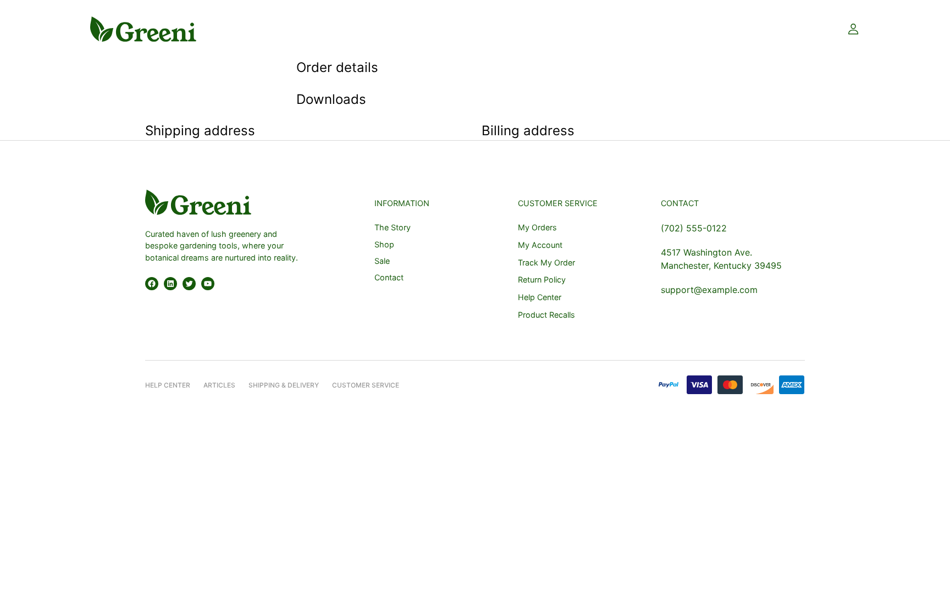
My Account (540, 245)
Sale (382, 260)
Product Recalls (546, 314)
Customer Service (365, 385)
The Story (392, 227)
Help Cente (165, 385)
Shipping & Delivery (283, 385)
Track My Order (546, 262)
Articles (219, 385)
